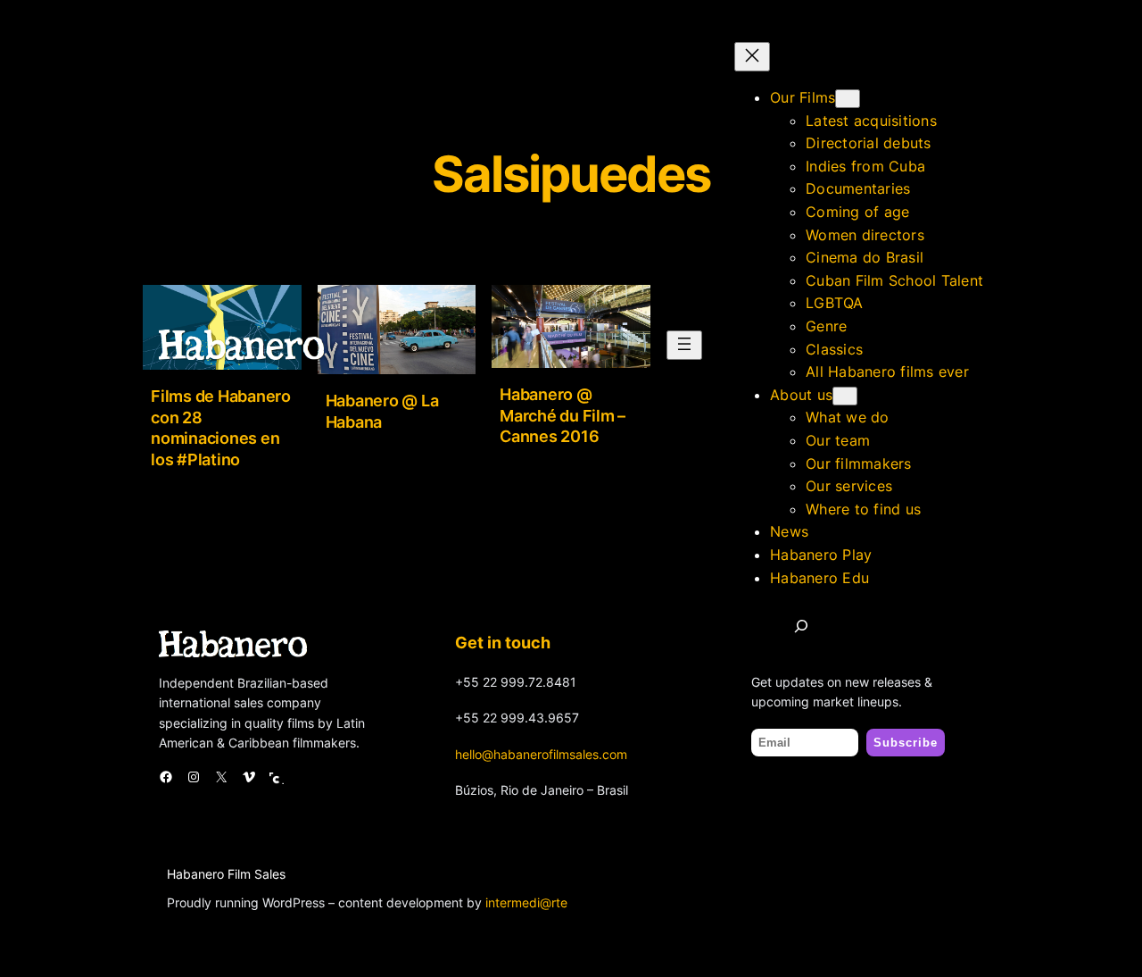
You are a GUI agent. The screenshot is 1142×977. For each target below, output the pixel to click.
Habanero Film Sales (226, 873)
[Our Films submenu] (847, 98)
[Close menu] (752, 56)
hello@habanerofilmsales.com (541, 754)
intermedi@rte (526, 902)
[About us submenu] (844, 396)
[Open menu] (684, 345)
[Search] (801, 626)
